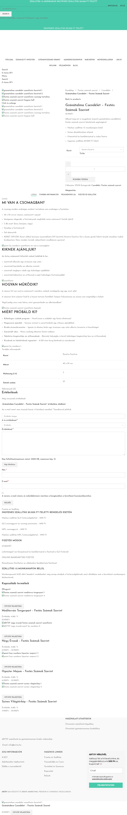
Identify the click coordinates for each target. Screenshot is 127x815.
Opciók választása (21, 812)
